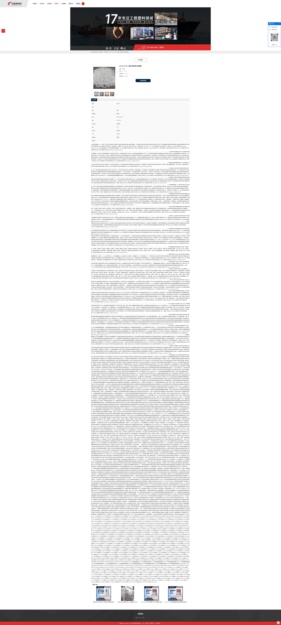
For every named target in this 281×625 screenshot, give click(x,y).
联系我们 (140, 614)
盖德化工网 (152, 623)
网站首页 (101, 52)
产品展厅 (106, 52)
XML (143, 623)
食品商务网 (158, 623)
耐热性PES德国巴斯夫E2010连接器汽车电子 (127, 602)
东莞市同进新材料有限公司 (136, 623)
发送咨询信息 (143, 80)
